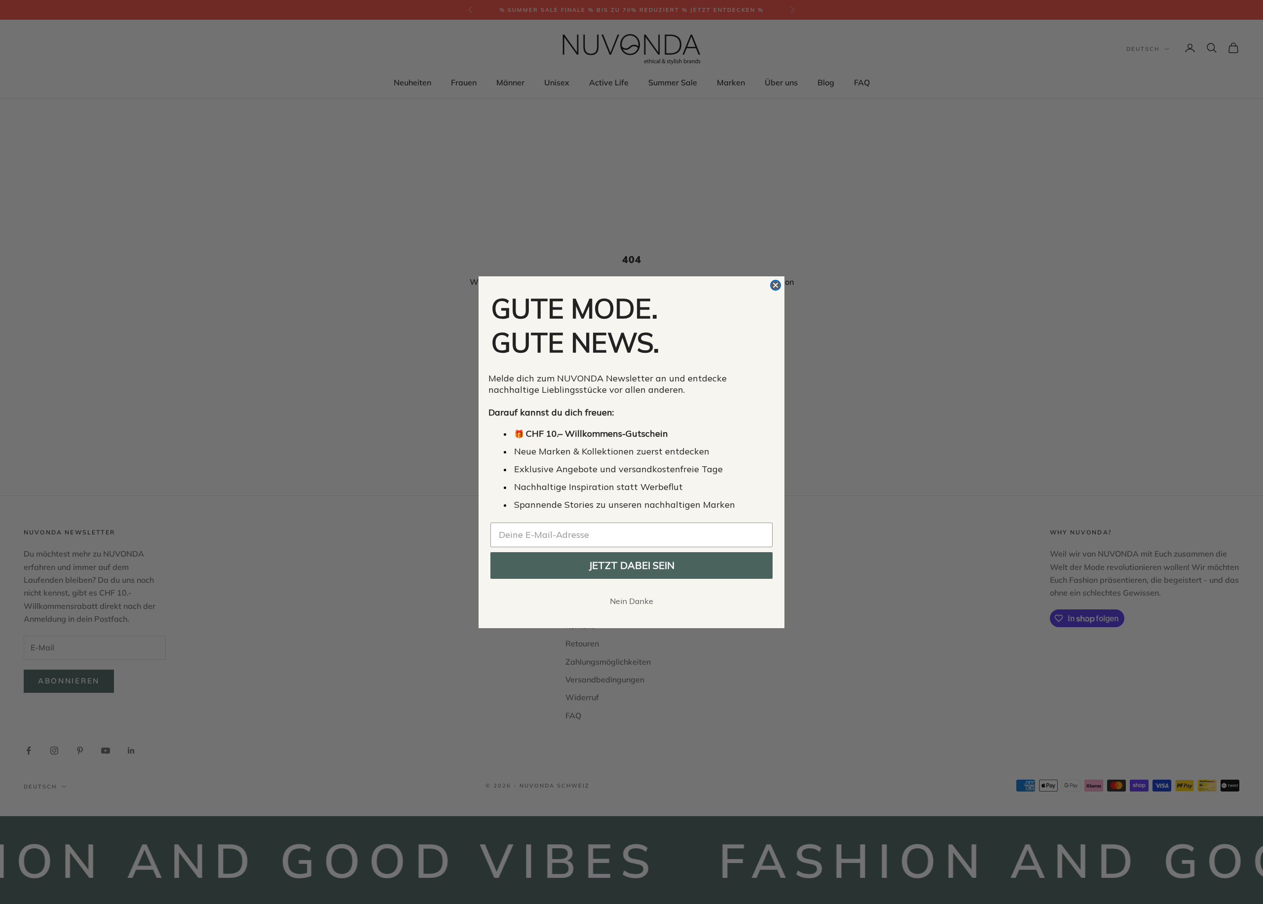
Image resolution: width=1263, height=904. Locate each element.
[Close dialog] (775, 285)
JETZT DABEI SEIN (631, 565)
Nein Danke (631, 601)
